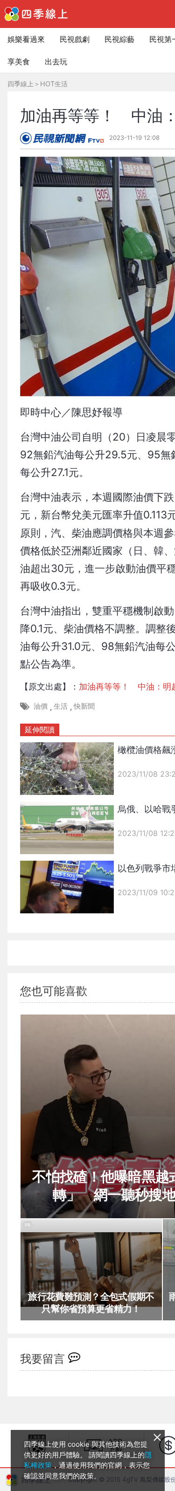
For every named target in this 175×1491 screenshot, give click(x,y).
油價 (41, 706)
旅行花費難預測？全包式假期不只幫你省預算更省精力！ (91, 1302)
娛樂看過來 (26, 39)
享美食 (18, 61)
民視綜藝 (119, 39)
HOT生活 (54, 84)
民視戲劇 (75, 39)
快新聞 (84, 706)
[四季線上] (36, 14)
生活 (61, 706)
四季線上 (20, 84)
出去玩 (56, 61)
